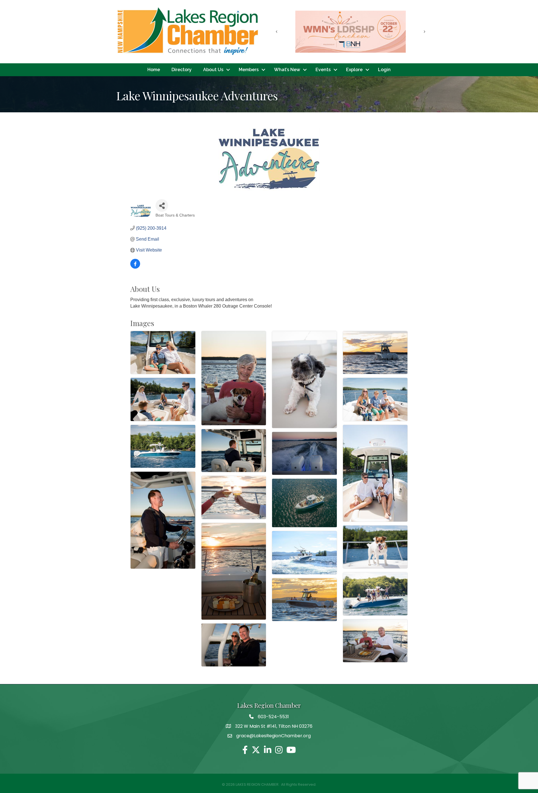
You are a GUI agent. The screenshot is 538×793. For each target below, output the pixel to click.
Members (249, 69)
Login (384, 69)
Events (323, 69)
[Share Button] (162, 205)
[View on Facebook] (135, 267)
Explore (354, 69)
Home (153, 69)
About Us (213, 69)
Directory (181, 69)
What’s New (287, 69)
